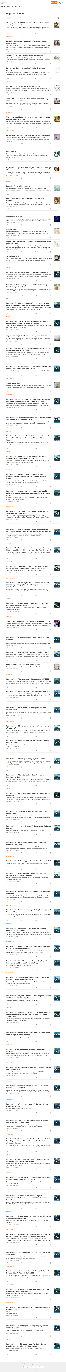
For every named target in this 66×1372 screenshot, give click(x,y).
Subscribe (54, 3)
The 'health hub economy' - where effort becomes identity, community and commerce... (27, 100)
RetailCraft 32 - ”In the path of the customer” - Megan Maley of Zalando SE (28, 794)
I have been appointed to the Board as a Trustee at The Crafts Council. (26, 667)
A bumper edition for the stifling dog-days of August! (22, 1000)
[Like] (7, 225)
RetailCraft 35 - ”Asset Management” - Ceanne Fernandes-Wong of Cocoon (27, 741)
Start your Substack (30, 1367)
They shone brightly (13, 383)
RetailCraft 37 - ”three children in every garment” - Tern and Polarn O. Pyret (27, 709)
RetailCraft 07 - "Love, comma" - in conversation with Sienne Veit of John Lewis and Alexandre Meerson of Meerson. (28, 1235)
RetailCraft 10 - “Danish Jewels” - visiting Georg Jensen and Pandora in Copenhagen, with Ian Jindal (28, 1178)
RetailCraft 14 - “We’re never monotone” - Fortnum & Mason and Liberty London (27, 1105)
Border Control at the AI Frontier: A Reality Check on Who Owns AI (26, 69)
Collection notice (41, 1364)
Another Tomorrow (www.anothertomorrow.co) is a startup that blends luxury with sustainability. (27, 878)
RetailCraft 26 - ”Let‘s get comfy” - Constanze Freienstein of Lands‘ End (28, 893)
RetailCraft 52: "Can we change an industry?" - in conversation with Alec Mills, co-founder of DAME (29, 419)
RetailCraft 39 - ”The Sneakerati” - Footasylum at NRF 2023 (27, 679)
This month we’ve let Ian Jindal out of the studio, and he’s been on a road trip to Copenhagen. (27, 1182)
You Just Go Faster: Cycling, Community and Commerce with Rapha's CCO (28, 371)
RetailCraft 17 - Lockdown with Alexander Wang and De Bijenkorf (26, 1050)
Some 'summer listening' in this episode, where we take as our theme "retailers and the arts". (26, 608)
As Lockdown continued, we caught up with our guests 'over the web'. (26, 1037)
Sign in (61, 3)
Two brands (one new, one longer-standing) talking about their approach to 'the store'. (28, 1221)
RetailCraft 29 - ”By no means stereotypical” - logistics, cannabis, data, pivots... (26, 844)
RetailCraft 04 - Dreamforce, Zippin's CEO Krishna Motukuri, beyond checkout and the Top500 (28, 1290)
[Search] (58, 18)
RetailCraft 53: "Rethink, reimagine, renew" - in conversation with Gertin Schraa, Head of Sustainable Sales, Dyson (28, 400)
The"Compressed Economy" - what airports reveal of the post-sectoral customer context (28, 118)
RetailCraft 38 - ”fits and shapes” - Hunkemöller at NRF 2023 (28, 691)
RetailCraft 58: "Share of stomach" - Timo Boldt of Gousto (27, 272)
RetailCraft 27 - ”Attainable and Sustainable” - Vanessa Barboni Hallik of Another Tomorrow (26, 874)
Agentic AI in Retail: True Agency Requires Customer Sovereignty (25, 199)
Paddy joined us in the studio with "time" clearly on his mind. (24, 570)
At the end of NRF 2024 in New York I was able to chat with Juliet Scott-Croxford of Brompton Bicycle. (27, 498)
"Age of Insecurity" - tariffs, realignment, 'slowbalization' (26, 336)
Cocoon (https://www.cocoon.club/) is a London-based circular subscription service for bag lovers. (28, 745)
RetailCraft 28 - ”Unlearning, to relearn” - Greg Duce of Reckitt (28, 861)
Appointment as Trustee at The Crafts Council (23, 664)
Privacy (31, 1364)
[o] (56, 274)
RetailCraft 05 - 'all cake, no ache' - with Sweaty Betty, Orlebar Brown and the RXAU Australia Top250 (28, 1272)
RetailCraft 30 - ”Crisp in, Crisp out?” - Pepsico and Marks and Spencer (28, 827)
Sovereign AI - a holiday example (18, 186)
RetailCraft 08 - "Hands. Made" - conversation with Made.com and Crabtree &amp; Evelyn (28, 1217)
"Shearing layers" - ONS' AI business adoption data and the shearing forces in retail (27, 24)
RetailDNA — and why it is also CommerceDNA (23, 86)
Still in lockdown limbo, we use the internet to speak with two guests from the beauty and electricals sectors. (28, 1019)
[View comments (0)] (22, 33)
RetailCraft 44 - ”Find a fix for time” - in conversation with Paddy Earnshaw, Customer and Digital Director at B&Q (27, 567)
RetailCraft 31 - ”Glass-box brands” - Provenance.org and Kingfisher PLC (27, 812)
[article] (33, 28)
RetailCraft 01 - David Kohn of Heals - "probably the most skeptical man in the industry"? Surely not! (26, 1345)
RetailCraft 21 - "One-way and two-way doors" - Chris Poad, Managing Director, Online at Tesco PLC (27, 978)
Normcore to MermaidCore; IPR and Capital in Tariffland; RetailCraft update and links (26, 286)
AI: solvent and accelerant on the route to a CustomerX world (28, 135)
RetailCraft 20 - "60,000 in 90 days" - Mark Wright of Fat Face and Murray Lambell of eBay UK (28, 997)
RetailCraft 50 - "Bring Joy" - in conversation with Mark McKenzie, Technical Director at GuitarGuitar (26, 457)
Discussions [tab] (19, 18)
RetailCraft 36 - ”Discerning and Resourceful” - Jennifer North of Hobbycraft (28, 727)
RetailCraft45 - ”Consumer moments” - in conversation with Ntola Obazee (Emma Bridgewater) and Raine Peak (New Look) (28, 549)
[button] (3, 6)
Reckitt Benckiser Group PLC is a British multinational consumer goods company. (27, 864)
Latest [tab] (9, 18)
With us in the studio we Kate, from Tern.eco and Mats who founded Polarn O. (28, 713)
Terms (35, 1364)
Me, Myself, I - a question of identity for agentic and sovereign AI (28, 169)
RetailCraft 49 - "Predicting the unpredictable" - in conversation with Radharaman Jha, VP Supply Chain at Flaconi (26, 476)
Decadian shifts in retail (14, 217)
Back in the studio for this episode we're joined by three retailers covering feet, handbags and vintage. (28, 1164)
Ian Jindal (13, 30)
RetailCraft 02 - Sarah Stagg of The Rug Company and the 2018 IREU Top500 (27, 1327)
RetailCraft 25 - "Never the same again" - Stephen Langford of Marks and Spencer (28, 911)
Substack (26, 1370)
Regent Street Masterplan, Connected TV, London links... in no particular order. (28, 243)
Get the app (40, 1367)
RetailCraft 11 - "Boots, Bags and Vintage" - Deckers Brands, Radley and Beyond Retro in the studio (27, 1160)
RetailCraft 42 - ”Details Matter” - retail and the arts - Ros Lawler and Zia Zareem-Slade (27, 604)
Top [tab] (13, 18)
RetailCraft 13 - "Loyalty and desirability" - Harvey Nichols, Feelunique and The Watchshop (27, 1122)
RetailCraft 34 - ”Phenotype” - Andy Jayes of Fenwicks (26, 759)
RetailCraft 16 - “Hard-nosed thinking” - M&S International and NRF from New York (28, 1068)
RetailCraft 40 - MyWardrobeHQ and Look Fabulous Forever (27, 652)
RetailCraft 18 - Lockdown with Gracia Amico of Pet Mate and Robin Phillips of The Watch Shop (28, 1034)
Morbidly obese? (12, 229)
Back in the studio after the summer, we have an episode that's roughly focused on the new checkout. (27, 1294)
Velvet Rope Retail (12, 256)
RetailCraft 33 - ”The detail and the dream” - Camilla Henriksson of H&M (25, 776)
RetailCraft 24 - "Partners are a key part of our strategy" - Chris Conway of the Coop (27, 929)
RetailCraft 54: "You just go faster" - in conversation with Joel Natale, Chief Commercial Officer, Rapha (28, 367)
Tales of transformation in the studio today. (19, 965)
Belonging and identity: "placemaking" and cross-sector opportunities (26, 42)
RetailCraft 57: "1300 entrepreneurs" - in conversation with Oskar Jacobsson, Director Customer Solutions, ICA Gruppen (28, 304)
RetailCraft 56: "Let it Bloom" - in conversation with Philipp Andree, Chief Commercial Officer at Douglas (27, 322)
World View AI (11, 151)
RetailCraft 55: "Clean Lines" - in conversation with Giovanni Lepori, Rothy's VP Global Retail (28, 349)
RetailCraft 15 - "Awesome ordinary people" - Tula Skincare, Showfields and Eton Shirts (27, 1087)
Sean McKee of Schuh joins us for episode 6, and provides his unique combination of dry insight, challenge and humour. (26, 1258)
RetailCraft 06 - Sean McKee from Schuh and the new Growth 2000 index (28, 1254)
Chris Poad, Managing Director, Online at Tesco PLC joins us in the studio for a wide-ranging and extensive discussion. (28, 982)
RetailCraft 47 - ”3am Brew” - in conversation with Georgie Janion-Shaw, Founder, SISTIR (27, 512)
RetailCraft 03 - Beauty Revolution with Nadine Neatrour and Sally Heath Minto (28, 1308)
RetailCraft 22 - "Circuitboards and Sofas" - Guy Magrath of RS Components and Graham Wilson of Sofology (28, 962)
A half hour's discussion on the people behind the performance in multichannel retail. (25, 1312)
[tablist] (15, 18)
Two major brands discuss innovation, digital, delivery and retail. (25, 830)
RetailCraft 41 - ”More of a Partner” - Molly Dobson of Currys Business (28, 639)
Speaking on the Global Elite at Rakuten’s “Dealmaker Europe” (28, 621)
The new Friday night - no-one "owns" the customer (24, 55)
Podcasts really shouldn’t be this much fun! (19, 1108)
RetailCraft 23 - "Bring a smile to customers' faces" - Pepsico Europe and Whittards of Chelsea (28, 947)
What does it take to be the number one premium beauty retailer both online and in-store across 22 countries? (29, 326)
